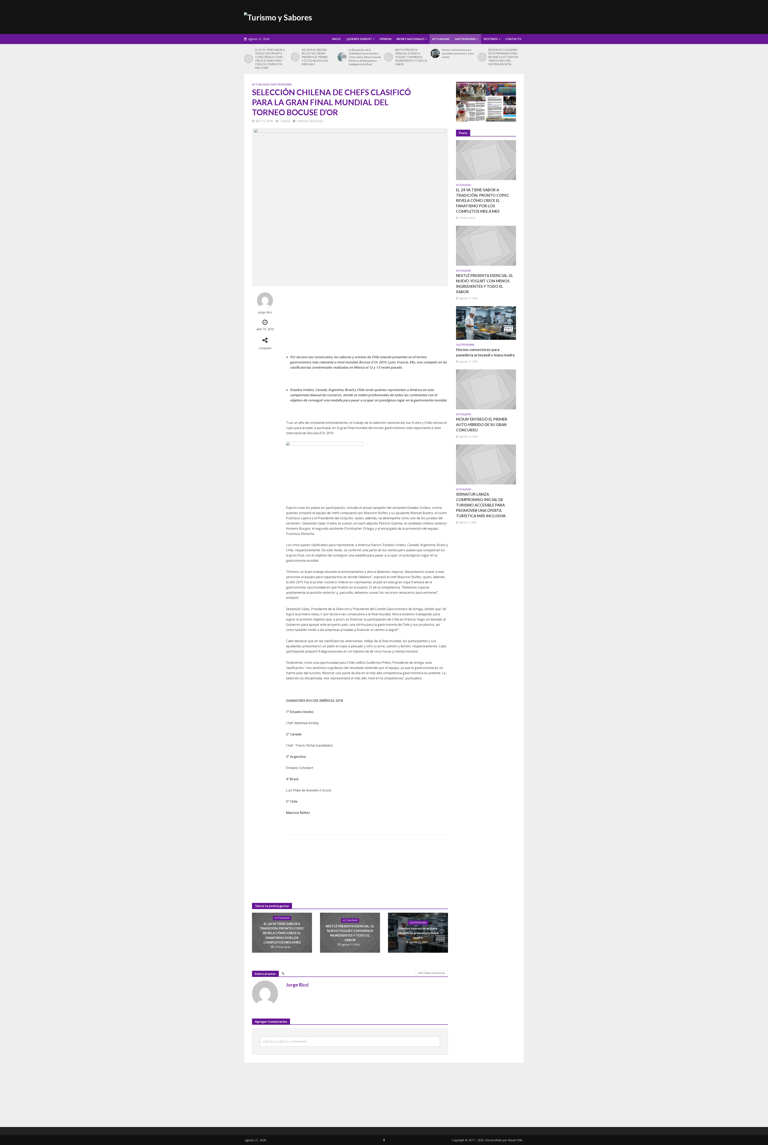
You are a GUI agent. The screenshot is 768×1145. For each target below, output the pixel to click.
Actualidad (441, 39)
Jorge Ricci (265, 312)
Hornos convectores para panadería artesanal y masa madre (458, 53)
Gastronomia (465, 39)
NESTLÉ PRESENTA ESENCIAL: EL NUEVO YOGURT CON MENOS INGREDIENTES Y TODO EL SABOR (411, 57)
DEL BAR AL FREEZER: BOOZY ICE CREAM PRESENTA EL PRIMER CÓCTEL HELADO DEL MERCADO (315, 57)
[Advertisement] (451, 16)
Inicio (336, 39)
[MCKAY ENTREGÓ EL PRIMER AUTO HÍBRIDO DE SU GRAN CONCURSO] (486, 389)
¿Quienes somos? (359, 39)
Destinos (491, 39)
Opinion (385, 39)
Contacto (513, 39)
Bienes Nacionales (410, 39)
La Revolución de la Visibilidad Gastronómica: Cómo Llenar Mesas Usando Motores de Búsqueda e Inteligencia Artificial (365, 57)
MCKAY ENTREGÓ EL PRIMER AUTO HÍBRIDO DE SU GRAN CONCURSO (481, 424)
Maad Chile (515, 1140)
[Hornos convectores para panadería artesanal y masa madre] (435, 53)
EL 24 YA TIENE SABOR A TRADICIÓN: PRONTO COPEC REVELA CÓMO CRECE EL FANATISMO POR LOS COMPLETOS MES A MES (270, 58)
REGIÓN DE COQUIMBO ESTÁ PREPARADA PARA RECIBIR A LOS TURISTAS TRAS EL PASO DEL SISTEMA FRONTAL (503, 57)
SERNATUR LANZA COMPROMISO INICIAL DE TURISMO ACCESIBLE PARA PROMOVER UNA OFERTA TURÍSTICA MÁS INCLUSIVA (481, 505)
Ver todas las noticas (431, 973)
